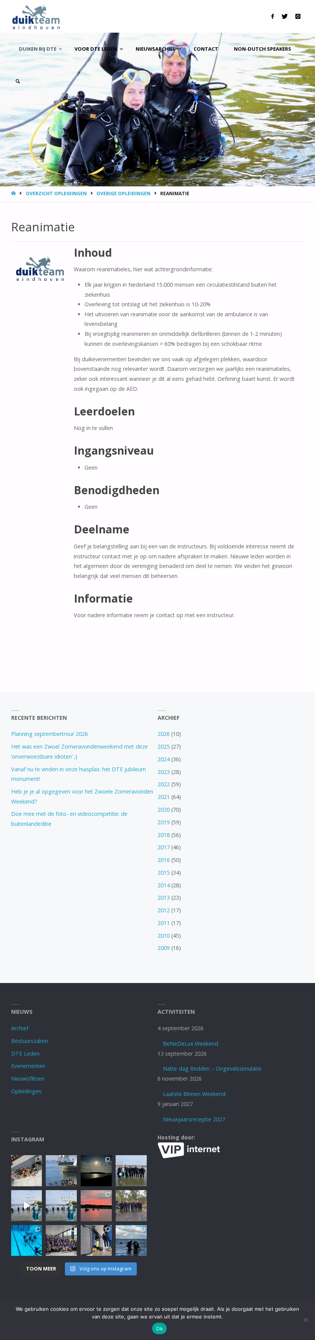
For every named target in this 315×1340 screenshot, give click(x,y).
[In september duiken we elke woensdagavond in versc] (96, 1170)
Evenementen (28, 1065)
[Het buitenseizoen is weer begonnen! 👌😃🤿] (131, 1205)
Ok (159, 1328)
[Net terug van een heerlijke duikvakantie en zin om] (131, 1170)
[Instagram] (298, 16)
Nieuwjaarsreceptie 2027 (194, 1119)
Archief (19, 1028)
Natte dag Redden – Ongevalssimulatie (212, 1068)
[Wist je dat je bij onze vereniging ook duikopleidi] (96, 1240)
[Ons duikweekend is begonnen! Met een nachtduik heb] (96, 1205)
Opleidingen (26, 1091)
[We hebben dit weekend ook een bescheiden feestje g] (26, 1170)
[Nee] (305, 1319)
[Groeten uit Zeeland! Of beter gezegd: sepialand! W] (61, 1170)
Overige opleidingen (123, 193)
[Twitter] (285, 16)
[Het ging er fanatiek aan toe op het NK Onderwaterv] (26, 1240)
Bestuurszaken (29, 1040)
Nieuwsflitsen (28, 1078)
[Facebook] (272, 16)
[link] (17, 81)
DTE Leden (25, 1053)
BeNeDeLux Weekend (190, 1043)
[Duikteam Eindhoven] (36, 16)
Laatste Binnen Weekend (194, 1094)
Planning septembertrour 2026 (49, 733)
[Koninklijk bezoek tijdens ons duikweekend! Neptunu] (26, 1205)
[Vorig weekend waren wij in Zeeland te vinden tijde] (131, 1240)
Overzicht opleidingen (56, 193)
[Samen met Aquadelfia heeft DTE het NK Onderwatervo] (61, 1240)
